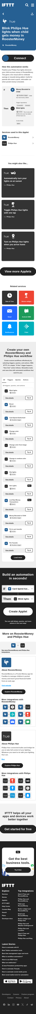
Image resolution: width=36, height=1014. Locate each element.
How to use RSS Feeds (10, 959)
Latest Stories (8, 944)
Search (4, 912)
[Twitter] (23, 1004)
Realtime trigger (16, 420)
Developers (6, 994)
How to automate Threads (11, 968)
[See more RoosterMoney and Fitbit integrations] (9, 714)
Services (5, 894)
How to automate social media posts (14, 971)
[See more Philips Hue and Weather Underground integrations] (24, 781)
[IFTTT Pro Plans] (29, 486)
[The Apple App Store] (10, 981)
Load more (18, 557)
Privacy (19, 998)
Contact (10, 998)
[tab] (4, 380)
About (26, 998)
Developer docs (7, 918)
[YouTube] (18, 1004)
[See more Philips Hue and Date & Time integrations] (24, 788)
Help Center (6, 906)
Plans (4, 915)
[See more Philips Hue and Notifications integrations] (24, 795)
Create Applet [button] (18, 611)
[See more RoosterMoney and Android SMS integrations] (24, 722)
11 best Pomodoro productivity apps (14, 965)
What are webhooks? (9, 962)
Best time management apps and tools (15, 953)
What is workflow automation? (12, 956)
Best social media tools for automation (15, 975)
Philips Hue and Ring (25, 938)
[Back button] (3, 13)
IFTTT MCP (6, 903)
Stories (4, 897)
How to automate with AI (10, 947)
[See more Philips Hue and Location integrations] (9, 788)
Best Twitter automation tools (12, 950)
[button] (32, 5)
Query (13, 488)
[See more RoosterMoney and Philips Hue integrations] (24, 707)
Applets (4, 900)
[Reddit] (32, 1004)
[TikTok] (27, 1004)
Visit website (6, 685)
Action (14, 392)
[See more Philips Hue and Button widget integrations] (9, 781)
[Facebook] (4, 1004)
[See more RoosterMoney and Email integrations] (9, 722)
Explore (5, 891)
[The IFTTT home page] (8, 5)
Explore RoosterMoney (13, 692)
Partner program (28, 994)
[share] (32, 13)
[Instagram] (13, 1004)
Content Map (6, 909)
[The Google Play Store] (25, 981)
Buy (3, 759)
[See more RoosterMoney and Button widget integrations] (24, 714)
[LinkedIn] (9, 1004)
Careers (16, 994)
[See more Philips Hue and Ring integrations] (9, 795)
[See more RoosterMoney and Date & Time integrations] (9, 707)
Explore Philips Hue (12, 765)
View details (9, 398)
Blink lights (20, 108)
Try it (29, 398)
